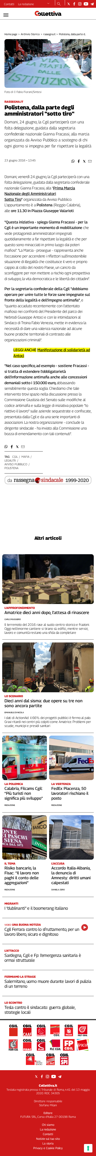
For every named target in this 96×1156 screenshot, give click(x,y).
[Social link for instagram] (79, 4)
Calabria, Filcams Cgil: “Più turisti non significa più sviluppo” (23, 793)
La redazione (26, 4)
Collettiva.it (48, 1085)
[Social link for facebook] (74, 4)
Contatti (9, 4)
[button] (73, 161)
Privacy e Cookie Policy (48, 1148)
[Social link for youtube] (86, 4)
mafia (25, 456)
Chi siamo (48, 1124)
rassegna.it (49, 34)
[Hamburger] (5, 15)
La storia (48, 1143)
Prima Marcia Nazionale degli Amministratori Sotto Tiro (39, 194)
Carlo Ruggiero (12, 619)
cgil (15, 456)
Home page (10, 34)
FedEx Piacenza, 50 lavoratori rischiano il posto (69, 793)
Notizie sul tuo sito (48, 1138)
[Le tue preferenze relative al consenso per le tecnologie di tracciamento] (88, 1148)
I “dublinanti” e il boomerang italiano (36, 908)
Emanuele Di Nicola (14, 712)
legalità (10, 460)
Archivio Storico (30, 34)
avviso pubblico (15, 464)
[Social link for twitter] (68, 4)
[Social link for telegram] (92, 4)
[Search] (59, 4)
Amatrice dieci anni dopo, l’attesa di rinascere (46, 612)
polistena (11, 468)
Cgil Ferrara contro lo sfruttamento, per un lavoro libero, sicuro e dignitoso (41, 932)
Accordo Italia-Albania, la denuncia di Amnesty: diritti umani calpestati (71, 875)
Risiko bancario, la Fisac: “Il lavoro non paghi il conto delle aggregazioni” (21, 875)
